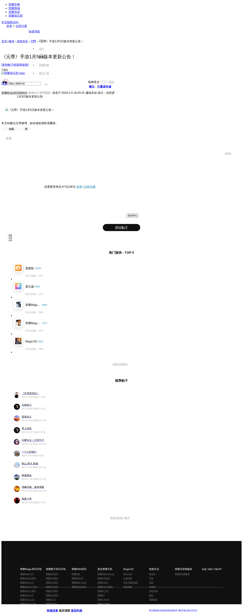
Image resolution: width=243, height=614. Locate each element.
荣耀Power (102, 582)
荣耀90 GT (51, 599)
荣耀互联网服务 (182, 574)
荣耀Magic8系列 (28, 578)
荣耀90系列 (51, 604)
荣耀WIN (76, 574)
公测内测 (127, 578)
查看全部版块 (120, 364)
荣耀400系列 (52, 582)
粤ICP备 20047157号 (187, 610)
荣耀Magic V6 (26, 574)
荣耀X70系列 (103, 604)
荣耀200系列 (52, 591)
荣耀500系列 (52, 578)
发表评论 (132, 215)
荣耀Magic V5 (26, 582)
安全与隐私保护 (130, 582)
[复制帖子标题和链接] (14, 64)
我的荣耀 (127, 587)
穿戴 (151, 582)
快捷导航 (34, 31)
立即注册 (21, 26)
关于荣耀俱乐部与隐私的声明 (80, 607)
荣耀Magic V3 (26, 595)
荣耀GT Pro (103, 591)
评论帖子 (121, 227)
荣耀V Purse (103, 599)
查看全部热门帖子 (120, 517)
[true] (45, 84)
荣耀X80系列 (103, 578)
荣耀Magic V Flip (28, 604)
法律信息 (110, 607)
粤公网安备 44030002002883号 (163, 610)
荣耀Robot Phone (106, 574)
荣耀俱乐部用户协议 (56, 607)
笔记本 (152, 574)
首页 (41, 40)
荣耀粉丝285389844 (14, 92)
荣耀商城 (14, 8)
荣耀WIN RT (77, 578)
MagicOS (127, 574)
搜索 (4, 83)
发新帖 (228, 153)
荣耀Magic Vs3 (27, 599)
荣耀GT (101, 595)
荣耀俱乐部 (16, 15)
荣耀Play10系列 (105, 587)
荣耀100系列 (52, 595)
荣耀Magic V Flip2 (29, 587)
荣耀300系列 (52, 587)
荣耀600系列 (52, 574)
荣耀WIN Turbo (79, 582)
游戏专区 (22, 41)
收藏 (12, 128)
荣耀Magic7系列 (28, 591)
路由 (151, 595)
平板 (151, 578)
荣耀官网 (14, 4)
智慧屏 (152, 587)
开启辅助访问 (10, 22)
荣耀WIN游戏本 (79, 587)
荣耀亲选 (14, 11)
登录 (9, 26)
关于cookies (99, 607)
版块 (11, 41)
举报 (9, 138)
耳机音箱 (153, 591)
